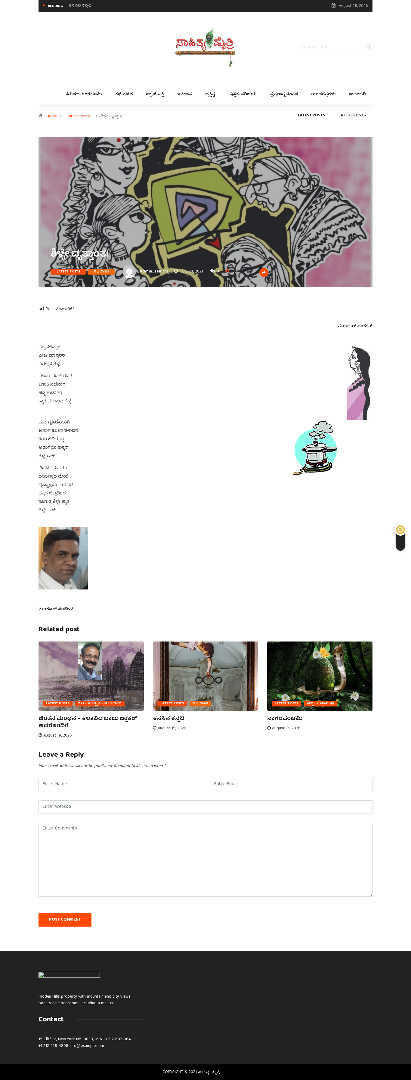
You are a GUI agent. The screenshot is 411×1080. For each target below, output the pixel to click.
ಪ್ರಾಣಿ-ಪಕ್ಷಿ (155, 94)
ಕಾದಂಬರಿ (357, 94)
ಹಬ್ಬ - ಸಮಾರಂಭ (320, 703)
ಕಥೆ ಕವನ (101, 272)
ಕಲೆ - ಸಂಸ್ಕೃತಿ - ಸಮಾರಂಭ (100, 703)
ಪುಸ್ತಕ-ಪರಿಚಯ (242, 94)
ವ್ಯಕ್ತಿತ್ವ (210, 94)
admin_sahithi (154, 271)
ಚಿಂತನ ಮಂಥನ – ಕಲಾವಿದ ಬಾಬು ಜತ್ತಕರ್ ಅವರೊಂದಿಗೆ (88, 722)
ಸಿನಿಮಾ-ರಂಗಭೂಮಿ (84, 94)
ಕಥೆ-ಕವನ (124, 94)
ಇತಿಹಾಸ (184, 94)
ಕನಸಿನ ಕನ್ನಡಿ (168, 719)
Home (51, 116)
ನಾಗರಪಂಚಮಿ (81, 5)
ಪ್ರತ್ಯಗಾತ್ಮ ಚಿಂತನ (284, 94)
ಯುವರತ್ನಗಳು (323, 94)
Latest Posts (78, 116)
